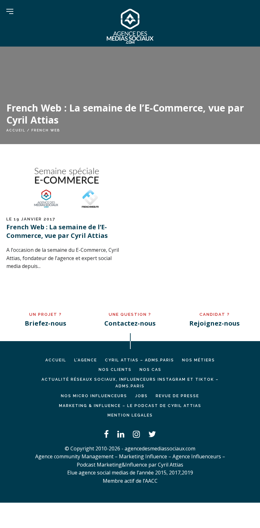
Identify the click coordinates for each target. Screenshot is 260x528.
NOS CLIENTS (115, 369)
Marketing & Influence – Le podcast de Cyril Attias (130, 406)
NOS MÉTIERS (198, 360)
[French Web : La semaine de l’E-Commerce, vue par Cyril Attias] (66, 210)
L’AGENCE (85, 360)
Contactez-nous (130, 323)
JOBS (141, 396)
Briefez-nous (45, 323)
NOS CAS (150, 369)
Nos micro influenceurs (94, 396)
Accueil (15, 130)
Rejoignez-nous (214, 323)
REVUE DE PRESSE (177, 396)
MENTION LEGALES (130, 415)
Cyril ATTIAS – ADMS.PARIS (139, 360)
